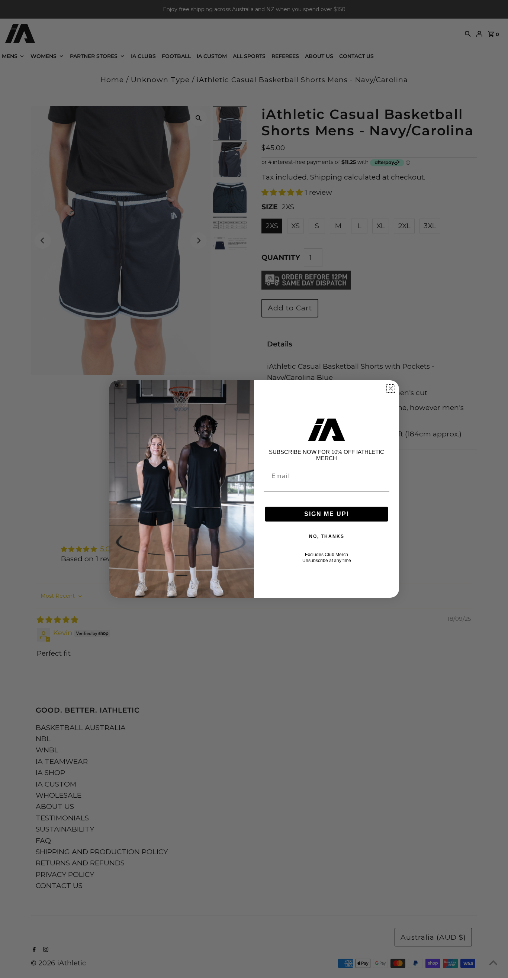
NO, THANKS (326, 536)
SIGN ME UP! (326, 514)
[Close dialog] (390, 388)
